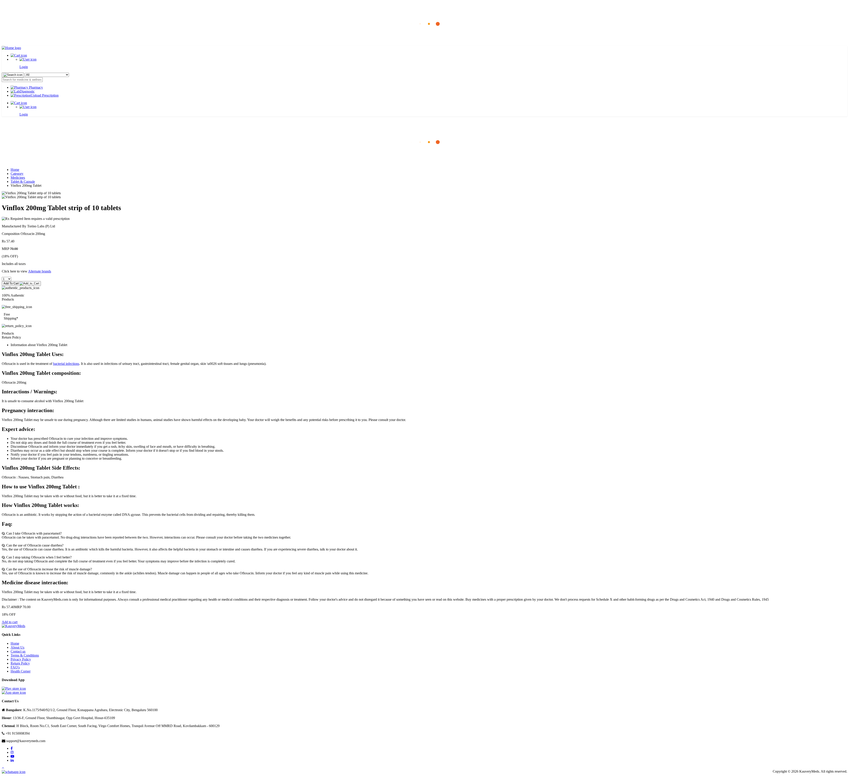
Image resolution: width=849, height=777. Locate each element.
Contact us (18, 651)
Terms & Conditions (25, 655)
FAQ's (15, 667)
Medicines (18, 177)
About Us (17, 647)
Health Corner (21, 671)
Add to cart (9, 622)
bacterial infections (66, 364)
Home (15, 169)
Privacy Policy (21, 659)
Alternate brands (39, 271)
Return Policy (20, 663)
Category (17, 173)
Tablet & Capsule (23, 181)
